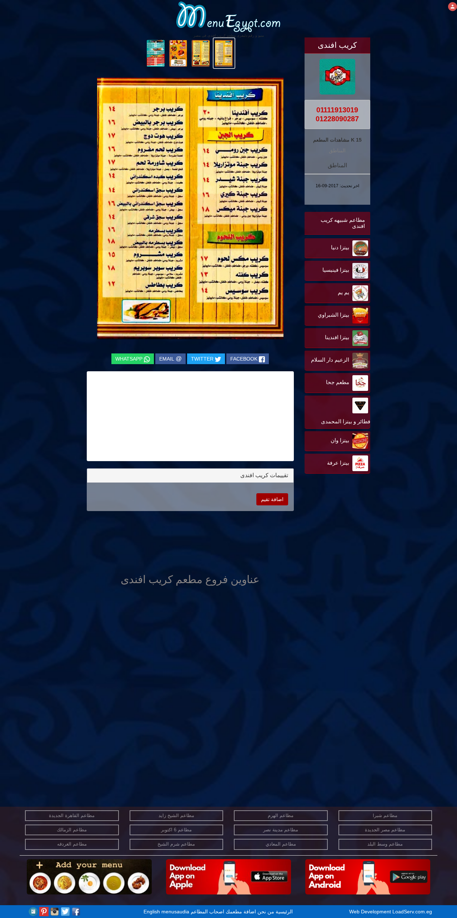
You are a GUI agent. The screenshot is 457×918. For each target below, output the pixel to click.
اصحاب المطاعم (207, 911)
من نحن (265, 911)
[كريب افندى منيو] (224, 53)
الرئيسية (284, 911)
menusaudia (175, 911)
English (152, 911)
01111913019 (337, 110)
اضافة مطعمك (241, 911)
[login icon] (452, 6)
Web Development (370, 911)
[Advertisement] (325, 547)
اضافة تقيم (272, 499)
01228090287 (337, 119)
